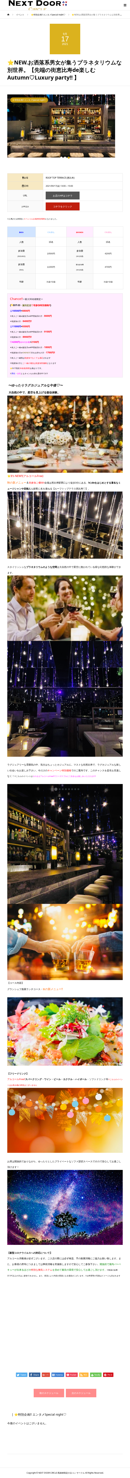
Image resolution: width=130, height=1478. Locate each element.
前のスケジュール (48, 1393)
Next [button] (125, 130)
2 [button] (65, 158)
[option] (65, 124)
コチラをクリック (62, 206)
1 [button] (61, 158)
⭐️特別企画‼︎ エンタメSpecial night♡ (29, 100)
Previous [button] (4, 130)
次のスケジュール (81, 1393)
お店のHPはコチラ (62, 195)
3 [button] (69, 158)
